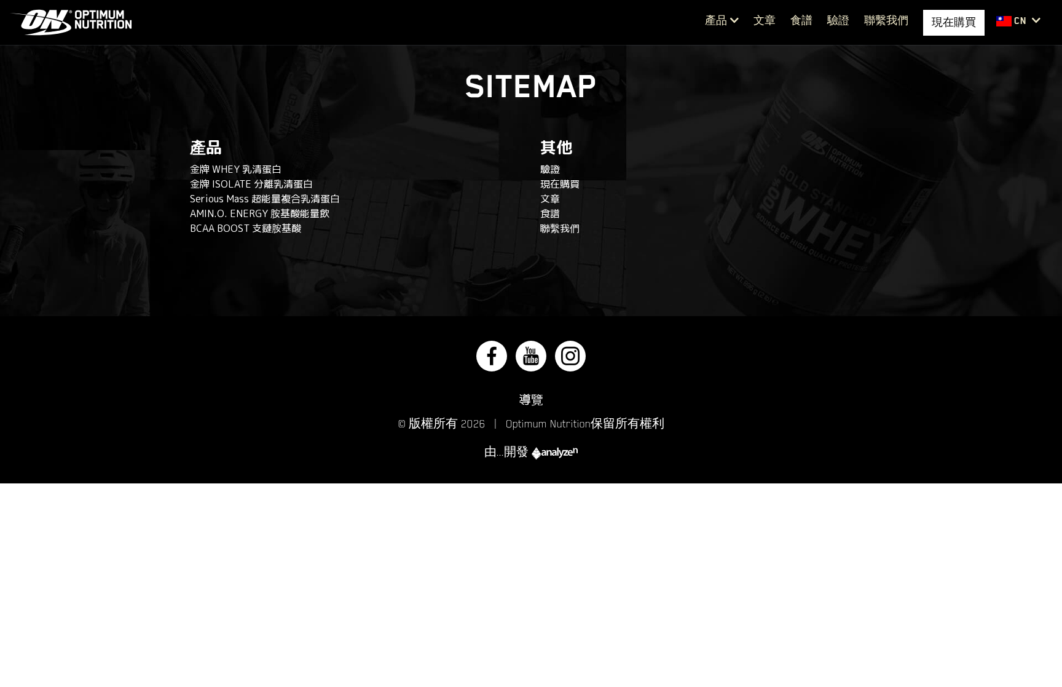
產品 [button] (716, 20)
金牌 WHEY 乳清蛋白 (235, 169)
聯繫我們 (886, 20)
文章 (764, 20)
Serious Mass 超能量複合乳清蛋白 (265, 198)
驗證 (838, 20)
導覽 (531, 399)
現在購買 (560, 184)
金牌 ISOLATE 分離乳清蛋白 (251, 184)
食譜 (801, 20)
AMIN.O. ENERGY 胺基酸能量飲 (259, 213)
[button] (1018, 21)
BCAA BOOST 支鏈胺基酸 (245, 228)
